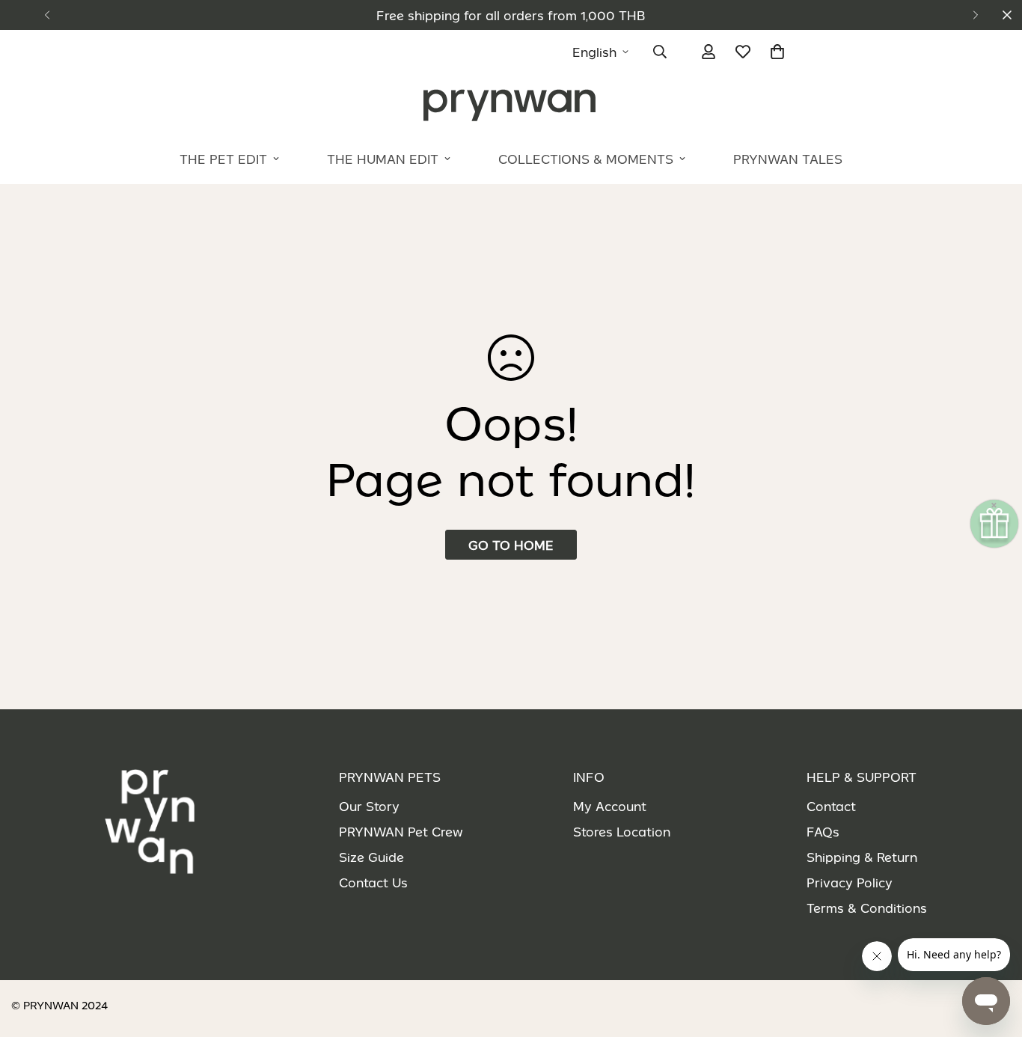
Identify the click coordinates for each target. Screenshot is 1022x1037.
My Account (609, 806)
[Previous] (47, 15)
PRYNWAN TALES (787, 159)
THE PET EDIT (223, 159)
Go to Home (511, 545)
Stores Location (621, 831)
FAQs (823, 831)
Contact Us (373, 882)
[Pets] (511, 104)
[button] (777, 51)
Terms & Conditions (867, 908)
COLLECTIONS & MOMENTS (585, 159)
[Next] (975, 15)
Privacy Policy (850, 882)
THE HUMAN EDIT (382, 159)
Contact (831, 806)
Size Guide (371, 857)
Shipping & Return (862, 857)
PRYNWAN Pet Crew (401, 831)
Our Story (369, 806)
